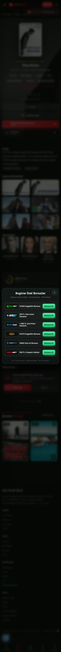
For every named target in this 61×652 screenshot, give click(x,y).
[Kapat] (54, 292)
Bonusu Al (48, 306)
